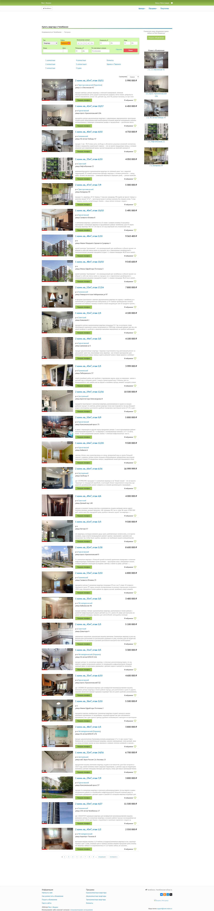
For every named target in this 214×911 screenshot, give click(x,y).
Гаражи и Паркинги (114, 64)
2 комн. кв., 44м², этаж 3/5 (88, 338)
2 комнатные (50, 64)
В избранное (128, 100)
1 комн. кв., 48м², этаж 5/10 (88, 236)
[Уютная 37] (57, 531)
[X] (171, 894)
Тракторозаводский (85, 85)
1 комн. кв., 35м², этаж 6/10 (88, 675)
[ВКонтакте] (161, 894)
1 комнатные (50, 60)
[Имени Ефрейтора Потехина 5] (57, 271)
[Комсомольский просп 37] (57, 787)
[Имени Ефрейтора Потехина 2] (57, 710)
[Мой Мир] (167, 894)
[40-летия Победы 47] (57, 141)
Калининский (83, 136)
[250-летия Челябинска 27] (57, 813)
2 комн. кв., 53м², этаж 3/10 (88, 573)
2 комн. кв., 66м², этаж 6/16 (88, 468)
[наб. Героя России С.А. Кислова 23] (57, 762)
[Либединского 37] (57, 375)
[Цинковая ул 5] (57, 348)
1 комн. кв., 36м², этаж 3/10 (88, 701)
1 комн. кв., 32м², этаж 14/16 (89, 752)
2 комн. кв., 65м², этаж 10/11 (89, 80)
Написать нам (47, 892)
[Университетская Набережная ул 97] (57, 297)
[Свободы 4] (57, 478)
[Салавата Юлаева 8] (57, 220)
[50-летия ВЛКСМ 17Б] (57, 736)
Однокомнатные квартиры (96, 892)
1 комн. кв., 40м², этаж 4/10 (88, 131)
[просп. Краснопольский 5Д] (57, 685)
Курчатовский (83, 110)
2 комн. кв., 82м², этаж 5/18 (88, 547)
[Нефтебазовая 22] (57, 168)
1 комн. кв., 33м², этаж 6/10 (88, 159)
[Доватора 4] (57, 633)
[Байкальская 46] (57, 608)
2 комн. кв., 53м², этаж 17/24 (89, 287)
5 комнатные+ (81, 64)
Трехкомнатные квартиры (96, 899)
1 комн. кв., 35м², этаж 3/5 (88, 598)
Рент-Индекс (53, 907)
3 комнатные (50, 68)
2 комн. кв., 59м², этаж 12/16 (89, 391)
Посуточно (164, 8)
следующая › (102, 857)
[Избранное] (172, 3)
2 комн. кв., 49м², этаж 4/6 (88, 496)
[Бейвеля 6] (57, 452)
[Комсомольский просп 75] (57, 427)
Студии (78, 68)
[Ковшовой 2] (57, 322)
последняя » (113, 857)
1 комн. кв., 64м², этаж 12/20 (89, 443)
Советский (82, 164)
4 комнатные (81, 60)
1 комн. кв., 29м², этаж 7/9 (88, 778)
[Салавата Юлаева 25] (57, 582)
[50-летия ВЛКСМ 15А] (57, 659)
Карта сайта (46, 903)
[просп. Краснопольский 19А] (57, 115)
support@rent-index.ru (164, 909)
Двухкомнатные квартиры (96, 896)
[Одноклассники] (164, 894)
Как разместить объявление (52, 896)
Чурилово (98, 85)
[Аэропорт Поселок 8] (57, 839)
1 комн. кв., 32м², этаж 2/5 (88, 313)
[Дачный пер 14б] (57, 505)
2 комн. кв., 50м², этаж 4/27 (88, 803)
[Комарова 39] (57, 194)
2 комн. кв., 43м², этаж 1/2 (88, 829)
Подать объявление (156, 38)
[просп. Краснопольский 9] (57, 557)
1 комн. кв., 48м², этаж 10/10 (89, 261)
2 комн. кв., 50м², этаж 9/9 (88, 417)
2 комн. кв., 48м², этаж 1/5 (88, 726)
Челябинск (47, 8)
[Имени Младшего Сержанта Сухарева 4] (57, 245)
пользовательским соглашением (82, 910)
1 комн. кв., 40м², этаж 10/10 (89, 210)
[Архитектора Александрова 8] (57, 401)
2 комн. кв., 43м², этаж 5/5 (88, 366)
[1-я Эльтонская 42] (57, 90)
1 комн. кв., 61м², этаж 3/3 (88, 521)
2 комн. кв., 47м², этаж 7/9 (88, 184)
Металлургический (85, 603)
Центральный (83, 396)
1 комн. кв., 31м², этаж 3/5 (88, 649)
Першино (96, 654)
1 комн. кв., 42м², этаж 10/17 (89, 106)
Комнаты (110, 60)
